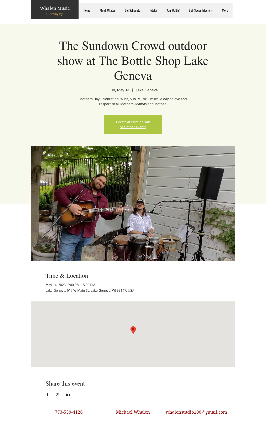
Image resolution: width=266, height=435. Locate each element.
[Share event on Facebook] (47, 394)
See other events (133, 127)
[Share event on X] (58, 394)
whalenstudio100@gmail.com (196, 412)
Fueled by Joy (54, 14)
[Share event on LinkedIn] (68, 394)
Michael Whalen (133, 412)
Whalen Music (55, 8)
